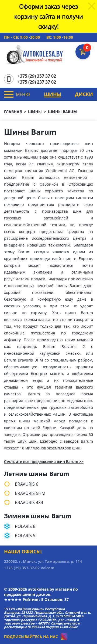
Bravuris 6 (26, 484)
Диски (84, 94)
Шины (52, 94)
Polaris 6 (25, 526)
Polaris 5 (25, 535)
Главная (13, 111)
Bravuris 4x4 (29, 502)
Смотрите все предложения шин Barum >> (44, 461)
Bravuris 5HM (30, 493)
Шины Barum (62, 111)
